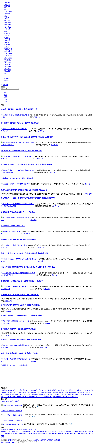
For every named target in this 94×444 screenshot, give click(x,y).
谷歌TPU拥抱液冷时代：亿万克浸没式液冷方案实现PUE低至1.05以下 (28, 137)
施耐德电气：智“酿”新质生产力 (13, 226)
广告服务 (50, 440)
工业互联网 (8, 11)
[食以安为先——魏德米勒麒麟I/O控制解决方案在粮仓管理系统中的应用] (18, 206)
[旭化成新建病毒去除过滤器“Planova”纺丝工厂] (15, 220)
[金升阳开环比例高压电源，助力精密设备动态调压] (15, 131)
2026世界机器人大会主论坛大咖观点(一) (65, 397)
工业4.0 (6, 47)
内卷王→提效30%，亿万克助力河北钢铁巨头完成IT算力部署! (25, 253)
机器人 (6, 9)
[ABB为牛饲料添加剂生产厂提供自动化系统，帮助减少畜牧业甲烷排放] (18, 275)
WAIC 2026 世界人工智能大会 (11, 401)
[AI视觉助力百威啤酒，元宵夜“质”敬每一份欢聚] (16, 361)
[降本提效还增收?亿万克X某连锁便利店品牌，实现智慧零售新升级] (17, 172)
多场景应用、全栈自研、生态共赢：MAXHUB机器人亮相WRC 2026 (52, 394)
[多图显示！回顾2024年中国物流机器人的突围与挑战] (15, 347)
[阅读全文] (37, 117)
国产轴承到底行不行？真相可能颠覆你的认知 (18, 329)
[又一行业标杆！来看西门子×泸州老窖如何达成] (14, 247)
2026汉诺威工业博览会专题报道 (11, 411)
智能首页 (7, 2)
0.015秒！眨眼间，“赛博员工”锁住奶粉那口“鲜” (19, 109)
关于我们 (43, 440)
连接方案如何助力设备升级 (22, 434)
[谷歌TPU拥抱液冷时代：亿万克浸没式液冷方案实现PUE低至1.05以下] (18, 145)
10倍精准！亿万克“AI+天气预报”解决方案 (17, 178)
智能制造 (5, 85)
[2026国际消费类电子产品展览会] (12, 425)
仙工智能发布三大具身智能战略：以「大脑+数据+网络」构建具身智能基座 (40, 392)
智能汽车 (7, 42)
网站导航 (7, 81)
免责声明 (36, 440)
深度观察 (7, 5)
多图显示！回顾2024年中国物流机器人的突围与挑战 (21, 340)
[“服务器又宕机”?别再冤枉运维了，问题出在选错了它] (16, 158)
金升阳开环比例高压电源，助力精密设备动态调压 (20, 123)
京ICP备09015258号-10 (8, 442)
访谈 (5, 99)
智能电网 (7, 40)
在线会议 (9, 55)
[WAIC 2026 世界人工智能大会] (11, 405)
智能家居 (7, 38)
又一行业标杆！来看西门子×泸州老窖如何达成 (19, 239)
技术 (5, 95)
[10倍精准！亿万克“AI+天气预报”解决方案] (15, 184)
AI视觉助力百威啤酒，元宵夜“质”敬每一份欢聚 (19, 353)
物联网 (6, 60)
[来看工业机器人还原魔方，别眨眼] (18, 429)
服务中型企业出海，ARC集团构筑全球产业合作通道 (61, 431)
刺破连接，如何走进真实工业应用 (42, 434)
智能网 (10, 440)
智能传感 (7, 33)
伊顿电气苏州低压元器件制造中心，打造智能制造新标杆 (22, 315)
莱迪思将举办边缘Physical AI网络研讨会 (39, 397)
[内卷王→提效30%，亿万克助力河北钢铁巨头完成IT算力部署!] (19, 261)
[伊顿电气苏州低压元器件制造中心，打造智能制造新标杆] (15, 323)
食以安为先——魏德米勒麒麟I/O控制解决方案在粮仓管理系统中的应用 (28, 198)
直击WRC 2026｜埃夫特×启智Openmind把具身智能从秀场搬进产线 (22, 431)
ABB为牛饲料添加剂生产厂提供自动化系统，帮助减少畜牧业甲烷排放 (28, 267)
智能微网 (7, 78)
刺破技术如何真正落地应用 (62, 434)
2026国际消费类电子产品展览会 (11, 420)
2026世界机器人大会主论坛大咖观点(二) (14, 390)
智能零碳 (7, 14)
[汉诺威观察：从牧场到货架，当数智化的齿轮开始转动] (15, 289)
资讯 (5, 92)
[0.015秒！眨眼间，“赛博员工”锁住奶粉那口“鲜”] (15, 117)
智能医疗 (7, 49)
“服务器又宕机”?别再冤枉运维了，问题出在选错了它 (21, 151)
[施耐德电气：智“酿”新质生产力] (11, 233)
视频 (5, 101)
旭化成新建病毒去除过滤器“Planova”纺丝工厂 (19, 212)
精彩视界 (7, 7)
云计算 (10, 58)
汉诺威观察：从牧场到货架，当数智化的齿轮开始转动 (22, 281)
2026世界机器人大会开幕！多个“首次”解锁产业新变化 (44, 390)
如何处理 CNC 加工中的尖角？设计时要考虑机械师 (20, 305)
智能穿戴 (7, 44)
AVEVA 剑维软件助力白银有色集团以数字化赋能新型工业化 (24, 190)
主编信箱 (57, 440)
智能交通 (7, 36)
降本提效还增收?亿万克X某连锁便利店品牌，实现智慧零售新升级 (26, 164)
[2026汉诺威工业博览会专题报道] (12, 415)
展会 (5, 58)
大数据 (6, 18)
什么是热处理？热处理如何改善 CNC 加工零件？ (20, 295)
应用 (5, 97)
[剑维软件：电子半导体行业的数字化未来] (15, 365)
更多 (5, 16)
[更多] (38, 407)
